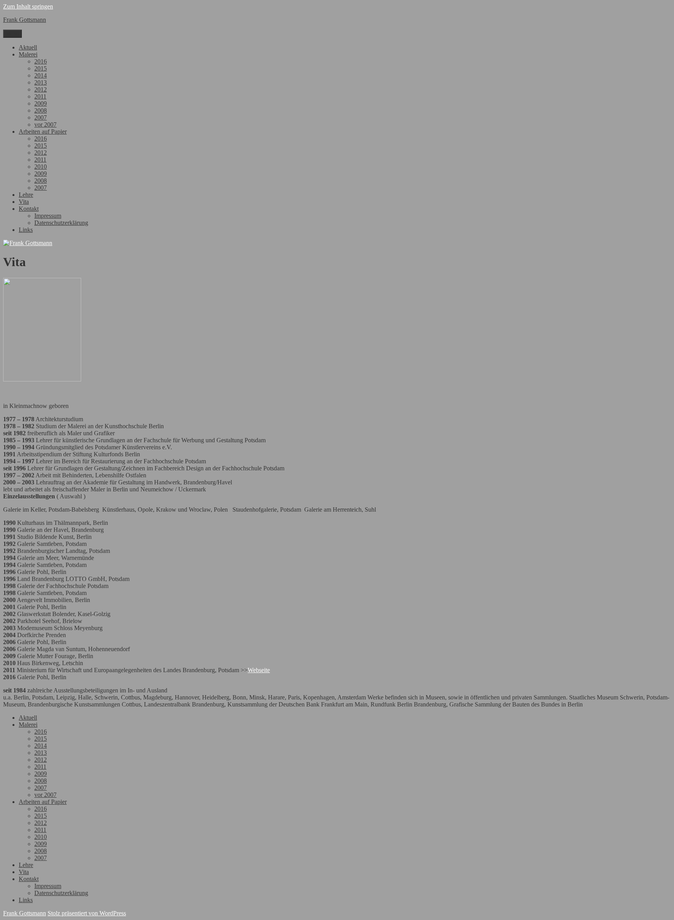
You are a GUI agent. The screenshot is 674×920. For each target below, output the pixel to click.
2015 (40, 68)
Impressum (47, 215)
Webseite (259, 670)
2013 (40, 82)
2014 (40, 75)
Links (26, 229)
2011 (40, 96)
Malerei (28, 54)
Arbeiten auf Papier (43, 131)
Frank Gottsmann (24, 19)
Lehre (26, 194)
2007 (40, 117)
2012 (40, 89)
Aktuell (28, 47)
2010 (40, 166)
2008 (40, 110)
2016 (40, 61)
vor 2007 (45, 124)
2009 (40, 103)
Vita (24, 201)
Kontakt (29, 208)
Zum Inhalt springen (28, 6)
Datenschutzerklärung (61, 222)
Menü (12, 34)
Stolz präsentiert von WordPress (87, 913)
